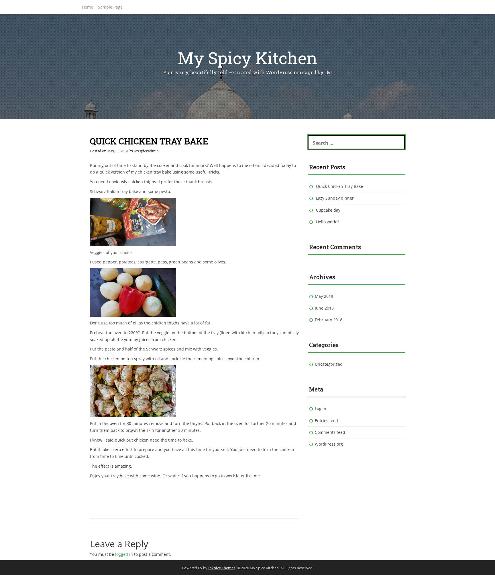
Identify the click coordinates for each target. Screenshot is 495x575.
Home (87, 7)
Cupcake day (328, 210)
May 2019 (324, 296)
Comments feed (330, 432)
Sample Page (110, 7)
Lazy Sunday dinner (335, 198)
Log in (320, 408)
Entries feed (326, 420)
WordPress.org (329, 444)
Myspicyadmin (146, 151)
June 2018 (324, 308)
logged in (124, 554)
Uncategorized (329, 364)
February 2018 (328, 319)
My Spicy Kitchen (247, 58)
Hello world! (327, 222)
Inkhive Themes (221, 567)
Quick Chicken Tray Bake (339, 186)
